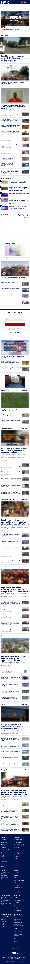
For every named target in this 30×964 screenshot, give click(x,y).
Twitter (2, 924)
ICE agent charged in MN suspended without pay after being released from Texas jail (13, 106)
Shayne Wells (17, 855)
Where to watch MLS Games (18, 940)
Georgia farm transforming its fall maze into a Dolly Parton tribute (15, 409)
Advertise (16, 907)
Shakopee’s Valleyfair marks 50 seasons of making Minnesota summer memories (10, 824)
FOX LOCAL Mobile (5, 918)
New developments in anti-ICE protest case (10, 282)
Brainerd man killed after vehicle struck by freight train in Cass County (18, 208)
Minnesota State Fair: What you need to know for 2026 (13, 82)
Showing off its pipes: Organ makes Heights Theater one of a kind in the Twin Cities (10, 830)
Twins (2, 858)
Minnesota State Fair (10, 243)
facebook (12, 948)
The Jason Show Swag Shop (19, 889)
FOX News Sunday (5, 849)
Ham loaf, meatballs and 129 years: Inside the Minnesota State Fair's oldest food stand (14, 792)
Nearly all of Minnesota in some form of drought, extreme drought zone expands (10, 362)
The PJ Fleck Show (18, 882)
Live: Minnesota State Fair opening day (9, 541)
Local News (4, 567)
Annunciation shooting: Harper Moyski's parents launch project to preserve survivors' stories (11, 145)
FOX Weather (17, 847)
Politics (2, 846)
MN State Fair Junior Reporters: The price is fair (10, 554)
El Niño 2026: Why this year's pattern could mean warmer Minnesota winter (18, 182)
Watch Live (23, 2)
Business (3, 873)
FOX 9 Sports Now (18, 883)
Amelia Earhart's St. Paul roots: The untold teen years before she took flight (10, 804)
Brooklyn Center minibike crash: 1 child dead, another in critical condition (14, 58)
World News (4, 842)
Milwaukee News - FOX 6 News (6, 898)
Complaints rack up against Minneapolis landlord (10, 289)
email (18, 948)
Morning (16, 853)
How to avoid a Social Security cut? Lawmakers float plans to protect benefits (10, 745)
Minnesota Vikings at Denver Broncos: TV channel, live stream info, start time (10, 698)
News (3, 837)
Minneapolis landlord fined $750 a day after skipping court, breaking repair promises (10, 132)
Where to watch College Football (17, 920)
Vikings (2, 855)
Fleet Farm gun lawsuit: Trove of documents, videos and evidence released (14, 451)
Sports (3, 636)
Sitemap (16, 905)
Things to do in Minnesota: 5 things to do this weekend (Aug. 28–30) (11, 414)
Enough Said (16, 878)
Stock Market (4, 875)
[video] (15, 268)
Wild (2, 860)
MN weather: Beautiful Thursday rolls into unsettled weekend (10, 295)
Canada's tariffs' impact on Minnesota (9, 757)
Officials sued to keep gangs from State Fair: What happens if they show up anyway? (11, 113)
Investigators (4, 844)
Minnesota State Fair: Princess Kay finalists (10, 301)
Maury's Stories (6, 770)
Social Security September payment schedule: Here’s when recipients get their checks (10, 739)
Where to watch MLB (19, 922)
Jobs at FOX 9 (17, 902)
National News (4, 841)
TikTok (2, 926)
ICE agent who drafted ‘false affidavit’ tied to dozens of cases (11, 486)
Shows (16, 870)
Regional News (5, 895)
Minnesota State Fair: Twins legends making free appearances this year (11, 157)
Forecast (16, 841)
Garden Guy (16, 856)
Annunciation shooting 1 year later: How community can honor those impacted (10, 120)
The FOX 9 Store (17, 891)
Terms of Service (16, 332)
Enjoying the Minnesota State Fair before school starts (13, 278)
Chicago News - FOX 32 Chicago (5, 901)
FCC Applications (17, 910)
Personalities (17, 900)
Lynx (2, 863)
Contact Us (16, 897)
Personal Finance (5, 872)
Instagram (3, 923)
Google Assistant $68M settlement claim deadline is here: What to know (13, 727)
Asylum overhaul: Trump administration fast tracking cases (11, 479)
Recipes (15, 858)
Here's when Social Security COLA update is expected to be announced (10, 764)
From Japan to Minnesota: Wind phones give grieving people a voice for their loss (10, 811)
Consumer (3, 847)
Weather (16, 837)
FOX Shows (16, 872)
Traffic (15, 846)
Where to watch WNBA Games (19, 937)
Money (3, 704)
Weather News (5, 338)
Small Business (4, 877)
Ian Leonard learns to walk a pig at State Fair (11, 560)
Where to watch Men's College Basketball (19, 930)
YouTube (3, 928)
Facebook (3, 921)
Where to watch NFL (18, 918)
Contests (16, 899)
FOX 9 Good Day (17, 875)
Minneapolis (4, 214)
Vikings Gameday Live (19, 880)
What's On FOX (17, 904)
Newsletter (3, 919)
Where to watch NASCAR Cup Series (18, 924)
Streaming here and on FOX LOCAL (10, 29)
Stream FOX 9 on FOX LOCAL (12, 375)
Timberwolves (4, 861)
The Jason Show (17, 873)
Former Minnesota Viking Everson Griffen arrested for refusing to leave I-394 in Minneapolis (10, 171)
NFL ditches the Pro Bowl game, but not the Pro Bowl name (10, 678)
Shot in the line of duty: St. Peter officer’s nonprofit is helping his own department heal (11, 493)
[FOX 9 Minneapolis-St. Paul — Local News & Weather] (5, 2)
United (2, 865)
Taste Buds (16, 885)
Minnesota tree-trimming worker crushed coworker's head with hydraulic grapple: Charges (18, 189)
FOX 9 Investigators (7, 428)
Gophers (3, 856)
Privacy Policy (16, 331)
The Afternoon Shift (18, 887)
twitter (15, 948)
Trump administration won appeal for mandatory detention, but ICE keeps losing (10, 465)
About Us (17, 895)
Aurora (2, 866)
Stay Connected (6, 914)
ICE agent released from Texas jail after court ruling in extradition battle (10, 138)
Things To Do (5, 390)
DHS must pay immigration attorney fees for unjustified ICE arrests (11, 472)
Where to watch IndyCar (17, 927)
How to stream (4, 916)
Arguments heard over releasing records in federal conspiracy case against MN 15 (14, 589)
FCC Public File (17, 909)
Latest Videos (5, 259)
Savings (3, 878)
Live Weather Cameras (19, 844)
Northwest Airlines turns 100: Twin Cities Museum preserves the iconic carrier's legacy (10, 817)
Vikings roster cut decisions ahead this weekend (9, 685)
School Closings (17, 842)
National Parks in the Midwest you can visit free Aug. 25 (10, 421)
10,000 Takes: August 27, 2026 (7, 671)
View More (25, 259)
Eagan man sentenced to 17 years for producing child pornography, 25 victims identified (10, 164)
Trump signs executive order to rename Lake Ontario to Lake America (11, 151)
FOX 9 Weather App (18, 839)
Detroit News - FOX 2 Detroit (6, 903)
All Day (15, 877)
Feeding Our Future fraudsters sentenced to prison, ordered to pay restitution (11, 126)
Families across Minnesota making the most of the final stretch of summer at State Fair (15, 522)
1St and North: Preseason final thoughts (10, 691)
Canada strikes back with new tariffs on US (10, 751)
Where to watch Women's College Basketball (18, 934)
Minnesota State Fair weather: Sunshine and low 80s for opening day (11, 368)
